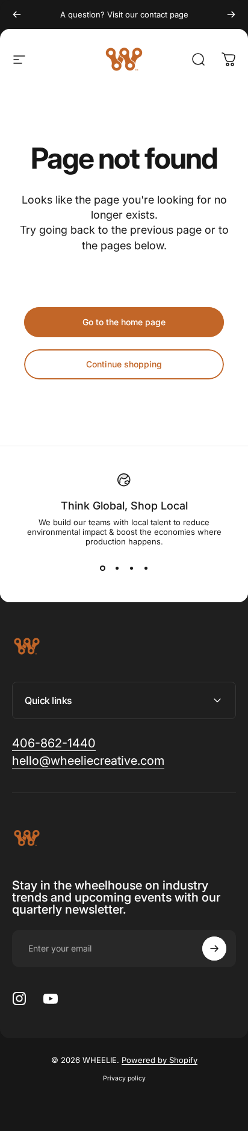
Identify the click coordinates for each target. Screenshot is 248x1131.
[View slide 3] (131, 568)
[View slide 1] (102, 568)
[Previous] (17, 14)
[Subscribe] (214, 948)
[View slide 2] (117, 568)
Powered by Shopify (159, 1060)
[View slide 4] (145, 568)
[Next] (231, 14)
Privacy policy (124, 1078)
